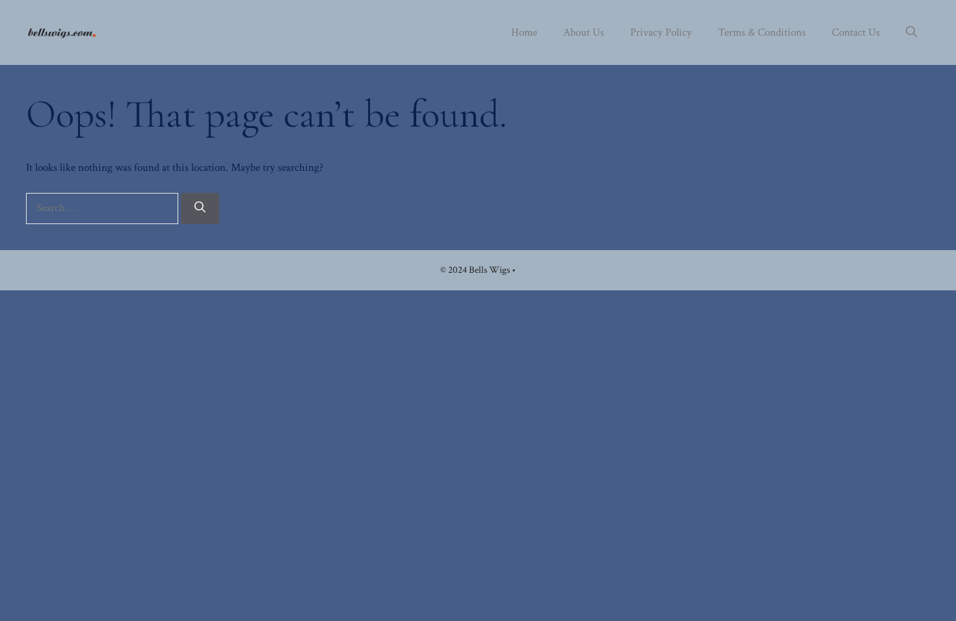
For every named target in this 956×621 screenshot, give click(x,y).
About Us (583, 32)
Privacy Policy (661, 32)
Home (524, 32)
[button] (911, 32)
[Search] (200, 208)
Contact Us (856, 32)
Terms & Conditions (762, 32)
